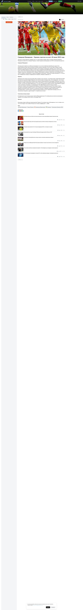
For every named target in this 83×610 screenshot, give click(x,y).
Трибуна (47, 1)
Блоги (19, 19)
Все (3, 19)
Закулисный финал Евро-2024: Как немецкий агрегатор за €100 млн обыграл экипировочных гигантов (40, 121)
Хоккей (36, 1)
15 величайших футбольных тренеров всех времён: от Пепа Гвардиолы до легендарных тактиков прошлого (41, 147)
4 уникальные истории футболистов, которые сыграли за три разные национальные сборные (38, 137)
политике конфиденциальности (38, 605)
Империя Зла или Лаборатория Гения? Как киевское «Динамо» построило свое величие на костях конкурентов (41, 142)
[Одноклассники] (19, 110)
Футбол (33, 1)
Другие (39, 1)
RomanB (62, 19)
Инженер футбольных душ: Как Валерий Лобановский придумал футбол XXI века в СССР (38, 132)
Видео (50, 1)
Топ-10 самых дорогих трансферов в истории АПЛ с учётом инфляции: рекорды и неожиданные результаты (41, 153)
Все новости (29, 1)
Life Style (43, 1)
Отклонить (53, 607)
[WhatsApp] (21, 110)
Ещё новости (9, 22)
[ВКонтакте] (18, 110)
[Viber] (20, 110)
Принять (48, 607)
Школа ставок (55, 1)
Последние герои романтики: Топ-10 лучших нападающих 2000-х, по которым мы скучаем (38, 126)
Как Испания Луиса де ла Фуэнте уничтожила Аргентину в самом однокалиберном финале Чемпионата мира (41, 116)
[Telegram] (23, 110)
